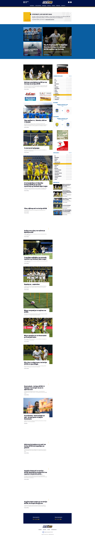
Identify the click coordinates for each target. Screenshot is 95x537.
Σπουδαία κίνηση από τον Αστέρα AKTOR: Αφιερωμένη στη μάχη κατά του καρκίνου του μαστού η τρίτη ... (35, 472)
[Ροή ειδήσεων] (69, 2)
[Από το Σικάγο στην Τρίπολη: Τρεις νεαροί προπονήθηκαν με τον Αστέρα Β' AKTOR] (57, 212)
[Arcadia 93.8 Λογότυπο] (47, 2)
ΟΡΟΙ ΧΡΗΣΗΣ (44, 529)
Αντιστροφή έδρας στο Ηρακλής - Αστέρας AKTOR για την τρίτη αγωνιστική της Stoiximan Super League (35, 184)
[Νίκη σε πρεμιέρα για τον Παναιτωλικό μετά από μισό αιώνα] (38, 327)
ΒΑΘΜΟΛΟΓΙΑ (70, 152)
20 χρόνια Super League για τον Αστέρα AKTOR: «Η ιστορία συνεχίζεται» (35, 502)
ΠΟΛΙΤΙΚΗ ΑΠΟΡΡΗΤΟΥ (54, 529)
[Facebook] (33, 519)
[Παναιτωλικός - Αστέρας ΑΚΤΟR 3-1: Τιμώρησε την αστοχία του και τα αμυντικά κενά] (38, 379)
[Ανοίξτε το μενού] (71, 2)
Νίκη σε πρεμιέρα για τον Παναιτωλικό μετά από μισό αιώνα (35, 336)
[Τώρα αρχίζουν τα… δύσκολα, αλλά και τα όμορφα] (38, 112)
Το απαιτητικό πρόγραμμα (31, 148)
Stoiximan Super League (58, 76)
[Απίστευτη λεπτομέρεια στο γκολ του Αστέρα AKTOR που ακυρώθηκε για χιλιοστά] (38, 436)
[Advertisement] (30, 98)
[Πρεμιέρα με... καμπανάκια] (38, 276)
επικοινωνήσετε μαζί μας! (50, 19)
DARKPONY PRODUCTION (51, 534)
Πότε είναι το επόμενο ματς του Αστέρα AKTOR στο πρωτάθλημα (35, 363)
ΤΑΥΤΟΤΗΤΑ (48, 529)
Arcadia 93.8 (63, 5)
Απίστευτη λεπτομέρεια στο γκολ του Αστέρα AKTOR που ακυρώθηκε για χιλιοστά (35, 446)
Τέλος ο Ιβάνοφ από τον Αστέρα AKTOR (35, 208)
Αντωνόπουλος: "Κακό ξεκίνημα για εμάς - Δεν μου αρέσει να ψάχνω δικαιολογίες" (34, 417)
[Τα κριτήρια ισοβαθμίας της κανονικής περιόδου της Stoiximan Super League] (38, 249)
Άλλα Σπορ (49, 5)
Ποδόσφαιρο (44, 5)
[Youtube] (38, 519)
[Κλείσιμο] (70, 13)
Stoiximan (53, 5)
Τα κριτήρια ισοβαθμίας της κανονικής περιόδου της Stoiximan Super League (35, 258)
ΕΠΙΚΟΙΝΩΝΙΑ (40, 529)
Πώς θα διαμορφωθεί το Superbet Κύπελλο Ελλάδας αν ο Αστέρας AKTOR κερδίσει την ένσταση (55, 47)
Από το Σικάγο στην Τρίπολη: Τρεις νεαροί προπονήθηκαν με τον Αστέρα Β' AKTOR (31, 33)
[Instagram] (37, 519)
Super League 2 (56, 152)
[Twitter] (35, 519)
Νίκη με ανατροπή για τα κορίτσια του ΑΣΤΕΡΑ (35, 311)
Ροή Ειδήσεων (32, 5)
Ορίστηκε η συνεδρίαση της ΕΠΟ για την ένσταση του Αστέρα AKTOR (35, 83)
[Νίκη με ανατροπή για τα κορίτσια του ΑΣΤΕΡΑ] (38, 302)
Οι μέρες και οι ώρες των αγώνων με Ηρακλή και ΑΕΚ (34, 231)
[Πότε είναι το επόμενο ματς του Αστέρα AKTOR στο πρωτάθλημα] (38, 354)
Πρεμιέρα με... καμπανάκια (32, 284)
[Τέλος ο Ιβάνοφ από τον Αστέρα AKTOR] (38, 201)
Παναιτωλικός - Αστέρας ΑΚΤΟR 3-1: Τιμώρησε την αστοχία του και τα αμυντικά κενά (34, 387)
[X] (57, 519)
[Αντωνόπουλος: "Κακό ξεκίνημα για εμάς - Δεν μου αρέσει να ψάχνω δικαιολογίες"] (38, 407)
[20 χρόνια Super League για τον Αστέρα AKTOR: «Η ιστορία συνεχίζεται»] (38, 492)
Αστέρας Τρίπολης (38, 5)
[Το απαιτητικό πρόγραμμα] (57, 206)
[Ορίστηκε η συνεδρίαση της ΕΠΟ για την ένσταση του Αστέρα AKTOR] (38, 74)
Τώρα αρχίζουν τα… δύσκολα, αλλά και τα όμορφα (35, 121)
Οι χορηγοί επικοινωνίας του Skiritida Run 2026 (31, 50)
